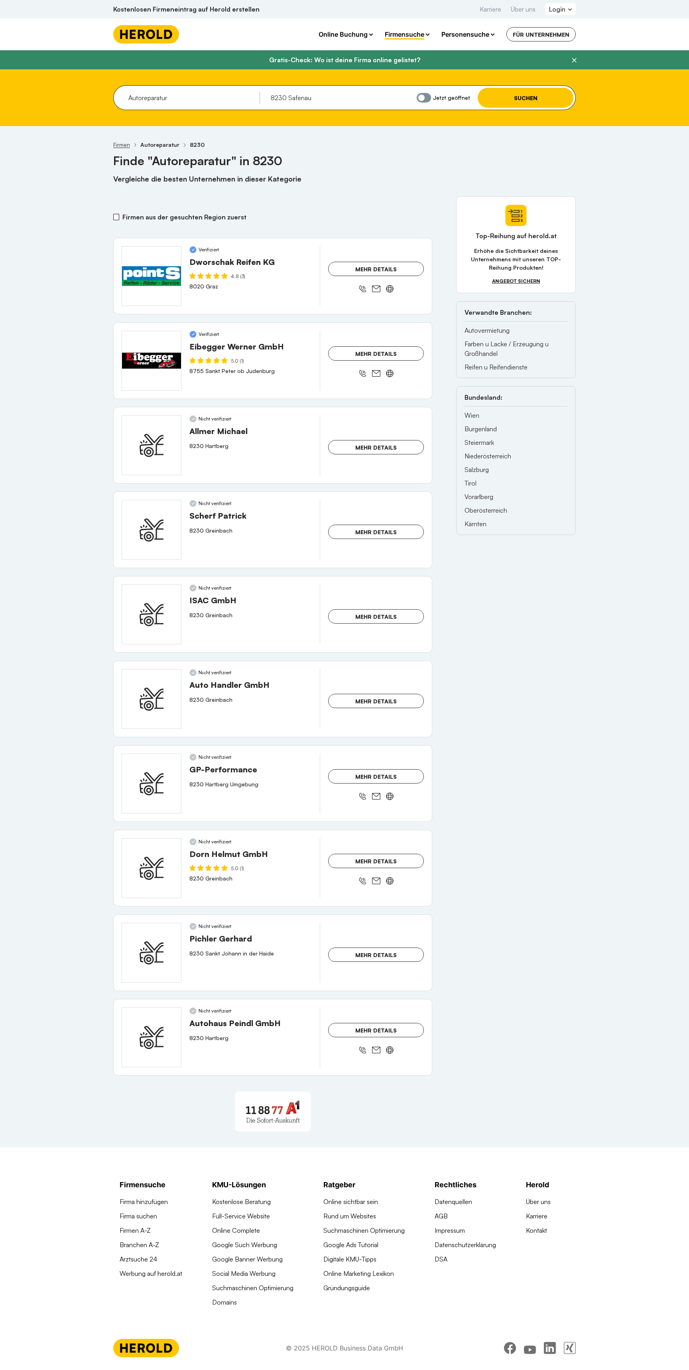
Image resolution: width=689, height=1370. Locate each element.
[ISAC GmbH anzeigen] (151, 614)
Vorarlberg (479, 497)
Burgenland (481, 429)
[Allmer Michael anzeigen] (151, 445)
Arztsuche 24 (138, 1259)
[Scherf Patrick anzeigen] (151, 530)
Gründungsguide (346, 1288)
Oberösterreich (486, 510)
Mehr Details (376, 269)
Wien (472, 415)
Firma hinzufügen (144, 1202)
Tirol (470, 483)
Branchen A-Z (139, 1245)
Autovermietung (487, 330)
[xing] (570, 1348)
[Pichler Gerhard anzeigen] (151, 953)
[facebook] (510, 1348)
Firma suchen (138, 1216)
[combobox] (191, 98)
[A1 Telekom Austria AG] (273, 1111)
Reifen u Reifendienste (496, 367)
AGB (441, 1216)
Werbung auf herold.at (151, 1273)
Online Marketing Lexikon (358, 1273)
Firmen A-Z (135, 1230)
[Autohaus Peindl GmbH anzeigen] (151, 1037)
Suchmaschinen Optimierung (252, 1288)
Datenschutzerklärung (465, 1245)
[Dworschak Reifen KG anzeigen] (151, 276)
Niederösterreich (488, 456)
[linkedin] (550, 1348)
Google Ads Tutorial (350, 1245)
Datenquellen (453, 1202)
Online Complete (236, 1230)
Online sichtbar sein (350, 1202)
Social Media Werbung (244, 1273)
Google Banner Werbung (247, 1259)
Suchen (525, 98)
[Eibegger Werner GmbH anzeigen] (151, 361)
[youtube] (530, 1348)
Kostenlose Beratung (241, 1202)
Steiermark (479, 442)
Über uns (523, 9)
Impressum (450, 1230)
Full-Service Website (241, 1216)
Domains (224, 1302)
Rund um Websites (349, 1216)
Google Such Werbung (244, 1245)
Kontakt (536, 1230)
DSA (441, 1259)
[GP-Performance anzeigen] (151, 783)
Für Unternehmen (541, 34)
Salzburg (477, 470)
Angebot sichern (516, 281)
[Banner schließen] (574, 60)
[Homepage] (146, 34)
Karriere (490, 9)
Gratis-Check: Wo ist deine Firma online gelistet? (344, 60)
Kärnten (475, 524)
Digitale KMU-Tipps (349, 1259)
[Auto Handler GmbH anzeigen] (151, 699)
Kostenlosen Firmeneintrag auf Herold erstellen (186, 9)
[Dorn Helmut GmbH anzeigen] (151, 868)
